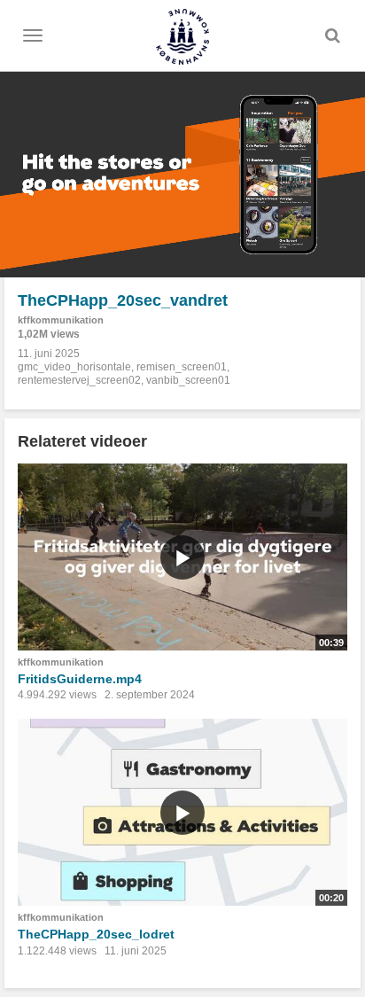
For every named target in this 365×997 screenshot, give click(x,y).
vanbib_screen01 (188, 380)
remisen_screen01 (181, 367)
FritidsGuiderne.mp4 (80, 679)
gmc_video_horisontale (74, 367)
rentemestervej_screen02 (79, 380)
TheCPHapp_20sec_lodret (96, 934)
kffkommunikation (61, 320)
